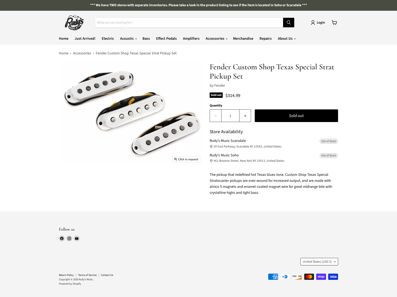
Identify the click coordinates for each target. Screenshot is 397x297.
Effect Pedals (166, 38)
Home (63, 38)
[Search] (288, 22)
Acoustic (127, 38)
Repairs (265, 38)
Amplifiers (191, 38)
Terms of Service (87, 275)
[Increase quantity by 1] (245, 115)
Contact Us (107, 275)
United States (317, 261)
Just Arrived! (85, 38)
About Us (285, 38)
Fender (219, 85)
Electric (108, 38)
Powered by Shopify (70, 284)
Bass (146, 38)
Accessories (215, 38)
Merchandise (243, 38)
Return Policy (66, 275)
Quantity (216, 105)
